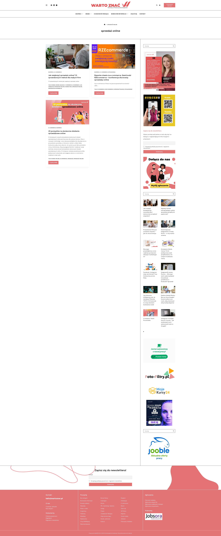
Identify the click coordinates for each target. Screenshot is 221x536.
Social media (124, 516)
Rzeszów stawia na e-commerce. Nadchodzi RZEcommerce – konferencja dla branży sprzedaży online (112, 77)
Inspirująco (103, 501)
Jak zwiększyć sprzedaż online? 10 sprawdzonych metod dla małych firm (64, 76)
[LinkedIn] (54, 5)
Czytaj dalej (54, 93)
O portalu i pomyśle (51, 506)
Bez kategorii (84, 498)
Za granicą (83, 511)
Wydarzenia (111, 72)
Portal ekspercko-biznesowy (110, 533)
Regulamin (49, 518)
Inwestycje (124, 501)
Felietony (82, 513)
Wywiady (82, 506)
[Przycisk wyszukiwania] (173, 46)
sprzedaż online (77, 86)
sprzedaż (70, 158)
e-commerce (68, 85)
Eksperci (78, 14)
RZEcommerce (109, 89)
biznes (53, 85)
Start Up (123, 508)
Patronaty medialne (126, 521)
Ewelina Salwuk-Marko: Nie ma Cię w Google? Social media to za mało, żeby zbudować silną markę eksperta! (168, 299)
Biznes (102, 503)
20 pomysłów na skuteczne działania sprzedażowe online (63, 132)
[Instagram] (56, 5)
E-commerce (58, 72)
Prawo (102, 511)
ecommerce (76, 85)
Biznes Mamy (104, 498)
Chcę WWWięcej (85, 521)
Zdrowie (123, 519)
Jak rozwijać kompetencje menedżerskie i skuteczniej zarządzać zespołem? (150, 212)
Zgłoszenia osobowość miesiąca (154, 504)
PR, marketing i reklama (107, 506)
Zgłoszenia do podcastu (151, 506)
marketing (68, 86)
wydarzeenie (128, 89)
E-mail (91, 474)
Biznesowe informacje (118, 14)
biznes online (60, 85)
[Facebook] (51, 5)
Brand (88, 14)
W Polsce (123, 511)
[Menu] (46, 5)
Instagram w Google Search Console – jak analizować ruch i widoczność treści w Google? (167, 322)
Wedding (82, 516)
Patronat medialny (150, 500)
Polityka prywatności (51, 516)
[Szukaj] (156, 5)
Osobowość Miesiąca (101, 14)
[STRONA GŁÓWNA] (104, 24)
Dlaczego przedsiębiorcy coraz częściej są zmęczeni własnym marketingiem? (150, 252)
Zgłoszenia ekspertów (151, 502)
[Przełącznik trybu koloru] (159, 5)
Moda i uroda (84, 508)
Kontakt (142, 14)
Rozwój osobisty (84, 503)
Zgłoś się (134, 14)
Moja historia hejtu (106, 516)
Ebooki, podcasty (105, 519)
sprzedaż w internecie (55, 88)
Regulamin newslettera (52, 520)
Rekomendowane (85, 524)
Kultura (103, 521)
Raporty (123, 513)
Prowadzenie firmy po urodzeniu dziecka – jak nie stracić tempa (150, 231)
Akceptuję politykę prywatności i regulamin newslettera (106, 481)
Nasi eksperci (49, 508)
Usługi (102, 508)
